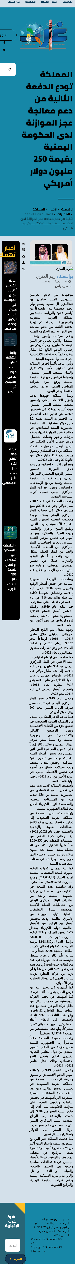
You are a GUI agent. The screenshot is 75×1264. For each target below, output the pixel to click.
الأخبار (53, 209)
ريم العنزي (46, 276)
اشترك (18, 1258)
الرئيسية (67, 209)
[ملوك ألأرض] (50, 34)
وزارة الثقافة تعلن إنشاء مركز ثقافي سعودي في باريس (11, 371)
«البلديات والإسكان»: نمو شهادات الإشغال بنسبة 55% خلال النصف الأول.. (9, 567)
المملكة (39, 209)
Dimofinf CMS (53, 1239)
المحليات (63, 214)
